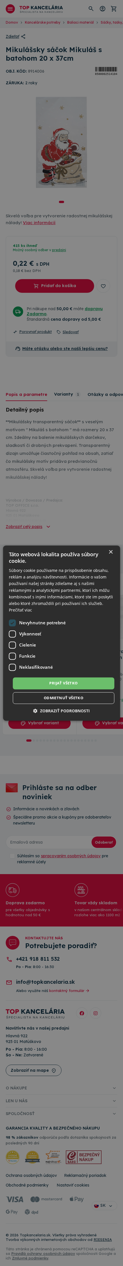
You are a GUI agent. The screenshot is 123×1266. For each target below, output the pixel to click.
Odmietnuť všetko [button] (63, 697)
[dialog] (61, 633)
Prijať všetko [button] (63, 683)
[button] (61, 710)
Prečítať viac (20, 610)
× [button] (110, 552)
